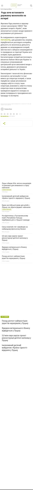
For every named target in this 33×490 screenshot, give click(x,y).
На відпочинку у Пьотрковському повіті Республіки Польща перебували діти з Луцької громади (16, 218)
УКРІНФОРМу (6, 40)
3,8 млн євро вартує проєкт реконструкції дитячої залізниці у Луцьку (15, 238)
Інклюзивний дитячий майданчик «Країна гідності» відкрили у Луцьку (16, 197)
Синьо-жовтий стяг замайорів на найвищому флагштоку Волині (15, 228)
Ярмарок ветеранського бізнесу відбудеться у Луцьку (14, 248)
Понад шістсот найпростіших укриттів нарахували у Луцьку (13, 257)
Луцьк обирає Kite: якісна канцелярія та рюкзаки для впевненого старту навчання (16, 185)
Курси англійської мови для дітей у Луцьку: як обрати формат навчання (16, 206)
